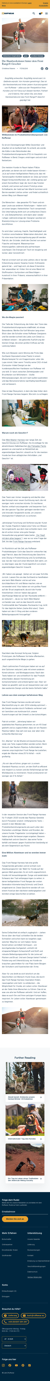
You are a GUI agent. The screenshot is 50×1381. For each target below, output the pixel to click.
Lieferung (31, 1244)
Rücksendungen (33, 1250)
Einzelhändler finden (10, 1250)
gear (26, 56)
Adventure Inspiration (11, 56)
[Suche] (33, 13)
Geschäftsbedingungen (36, 1266)
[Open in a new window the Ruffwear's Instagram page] (3, 1365)
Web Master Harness (15, 440)
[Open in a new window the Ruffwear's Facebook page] (9, 1365)
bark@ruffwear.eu (35, 1315)
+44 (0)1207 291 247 (17, 1322)
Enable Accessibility (43, 4)
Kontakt (30, 1255)
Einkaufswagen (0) (9, 1291)
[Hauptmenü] (46, 13)
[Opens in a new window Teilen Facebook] (46, 68)
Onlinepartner (7, 1244)
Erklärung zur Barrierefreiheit (38, 1261)
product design (37, 56)
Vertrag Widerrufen (34, 1277)
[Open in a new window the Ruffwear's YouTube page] (16, 1365)
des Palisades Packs (37, 446)
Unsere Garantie (33, 1239)
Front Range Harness (22, 541)
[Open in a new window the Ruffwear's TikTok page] (29, 1365)
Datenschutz (32, 1272)
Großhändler (7, 1255)
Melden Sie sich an (15, 1219)
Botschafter (6, 1239)
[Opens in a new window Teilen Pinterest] (42, 68)
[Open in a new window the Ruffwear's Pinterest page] (23, 1365)
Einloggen (6, 1296)
